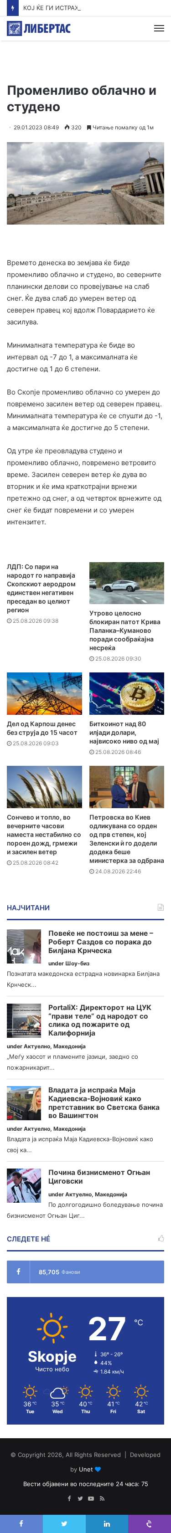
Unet (86, 1469)
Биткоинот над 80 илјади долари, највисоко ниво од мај (124, 732)
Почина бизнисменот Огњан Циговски (99, 1177)
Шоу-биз (77, 963)
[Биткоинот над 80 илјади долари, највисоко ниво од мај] (127, 693)
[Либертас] (39, 28)
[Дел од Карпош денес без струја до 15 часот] (44, 693)
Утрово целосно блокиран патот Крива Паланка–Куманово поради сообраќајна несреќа (125, 630)
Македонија (69, 1046)
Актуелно (37, 1046)
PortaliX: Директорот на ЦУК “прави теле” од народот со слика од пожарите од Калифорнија (99, 1020)
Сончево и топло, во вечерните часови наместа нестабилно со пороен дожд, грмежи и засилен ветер (44, 834)
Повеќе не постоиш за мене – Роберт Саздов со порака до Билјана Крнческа (100, 941)
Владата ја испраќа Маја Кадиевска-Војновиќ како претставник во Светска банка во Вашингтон (104, 1103)
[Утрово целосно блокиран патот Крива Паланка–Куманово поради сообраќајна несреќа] (127, 583)
